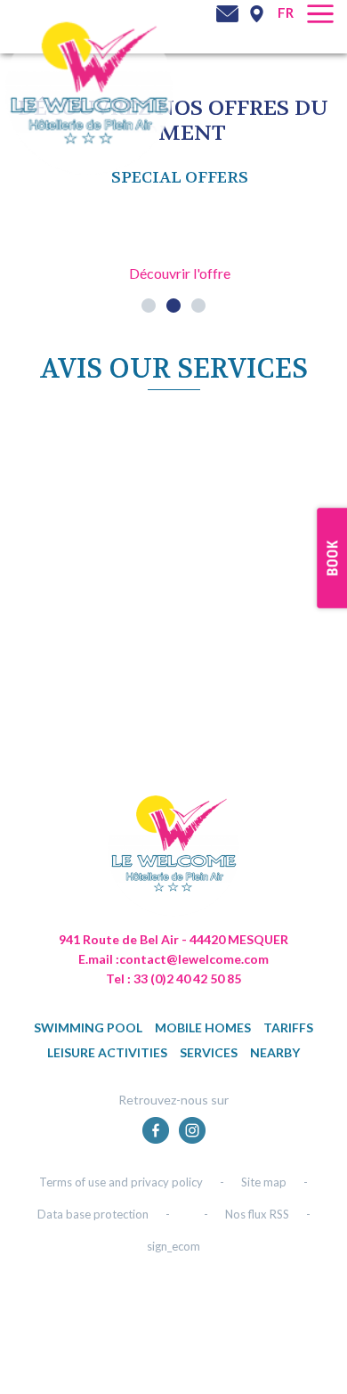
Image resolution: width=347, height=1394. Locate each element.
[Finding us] (256, 13)
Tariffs (288, 1027)
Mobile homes (203, 1027)
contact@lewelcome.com (194, 958)
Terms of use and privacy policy (121, 1182)
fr (286, 12)
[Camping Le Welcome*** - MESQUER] (173, 856)
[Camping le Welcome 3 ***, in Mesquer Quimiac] (89, 89)
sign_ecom (173, 1246)
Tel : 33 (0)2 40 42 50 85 (173, 978)
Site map (263, 1182)
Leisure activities (107, 1052)
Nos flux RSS (257, 1214)
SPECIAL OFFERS (179, 177)
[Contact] (227, 13)
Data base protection (93, 1214)
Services (209, 1052)
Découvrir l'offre (179, 273)
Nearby (275, 1052)
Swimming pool (88, 1027)
